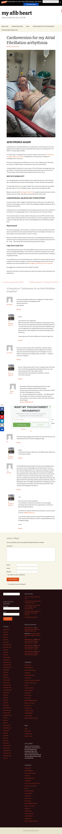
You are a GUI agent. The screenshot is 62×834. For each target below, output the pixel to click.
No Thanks (40, 425)
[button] (31, 409)
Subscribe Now (21, 425)
